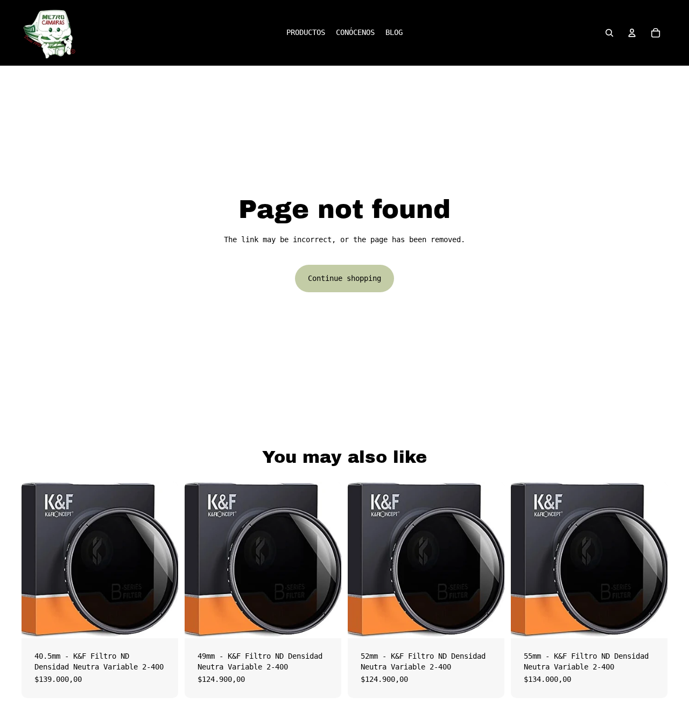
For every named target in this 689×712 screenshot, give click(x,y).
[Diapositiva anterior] (38, 560)
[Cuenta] (632, 33)
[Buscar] (609, 33)
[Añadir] (161, 621)
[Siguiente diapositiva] (162, 560)
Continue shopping (344, 278)
